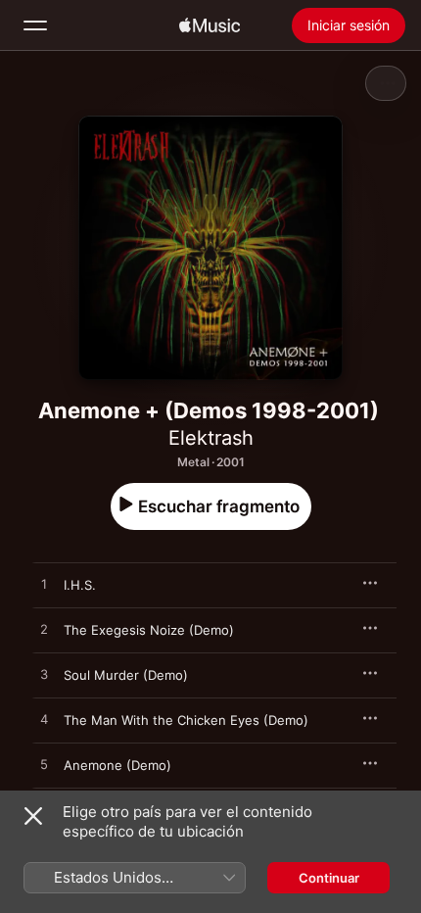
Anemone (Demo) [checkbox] (117, 765)
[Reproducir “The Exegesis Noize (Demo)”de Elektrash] (44, 630)
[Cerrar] (33, 816)
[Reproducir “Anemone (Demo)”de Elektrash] (44, 765)
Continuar (329, 878)
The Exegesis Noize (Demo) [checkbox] (149, 630)
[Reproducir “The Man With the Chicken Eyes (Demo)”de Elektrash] (44, 720)
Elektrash (211, 438)
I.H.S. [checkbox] (80, 585)
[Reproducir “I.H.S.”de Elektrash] (44, 585)
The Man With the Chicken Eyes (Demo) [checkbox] (186, 720)
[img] (209, 25)
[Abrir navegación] (35, 25)
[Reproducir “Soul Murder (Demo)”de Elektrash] (44, 675)
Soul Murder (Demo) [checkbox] (126, 675)
